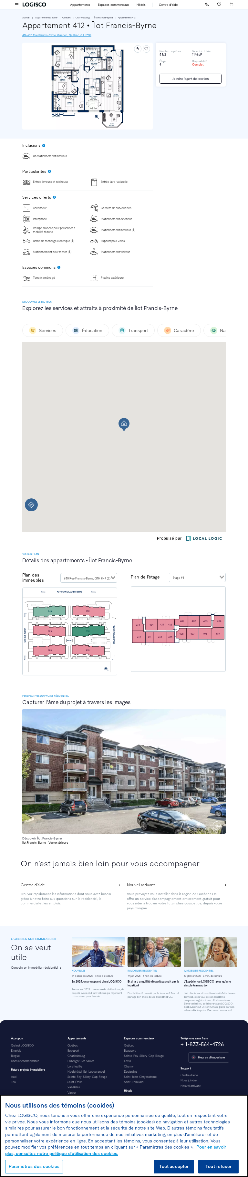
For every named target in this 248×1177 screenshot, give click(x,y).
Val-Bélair (73, 1087)
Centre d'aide (168, 4)
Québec (66, 17)
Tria (13, 1082)
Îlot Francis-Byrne (103, 17)
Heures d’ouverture (211, 1057)
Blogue (15, 1055)
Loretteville (74, 1066)
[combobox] (88, 578)
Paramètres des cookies (34, 1166)
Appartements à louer (46, 17)
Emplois (16, 1050)
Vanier (71, 1092)
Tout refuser (218, 1166)
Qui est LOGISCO (22, 1045)
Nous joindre (189, 1080)
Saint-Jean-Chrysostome (140, 1076)
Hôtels (141, 4)
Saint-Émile (74, 1082)
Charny (129, 1066)
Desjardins (130, 1071)
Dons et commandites (25, 1061)
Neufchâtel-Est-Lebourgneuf (86, 1071)
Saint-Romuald (133, 1082)
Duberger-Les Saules (80, 1061)
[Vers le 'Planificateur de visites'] (231, 4)
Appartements (80, 4)
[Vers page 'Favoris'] (219, 4)
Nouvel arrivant (191, 1086)
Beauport (73, 1050)
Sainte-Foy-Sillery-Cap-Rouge (87, 1076)
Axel (13, 1076)
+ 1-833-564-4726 (202, 1044)
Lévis (127, 1061)
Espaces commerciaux (113, 4)
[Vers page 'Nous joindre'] (207, 4)
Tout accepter (174, 1166)
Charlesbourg (82, 17)
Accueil (26, 17)
